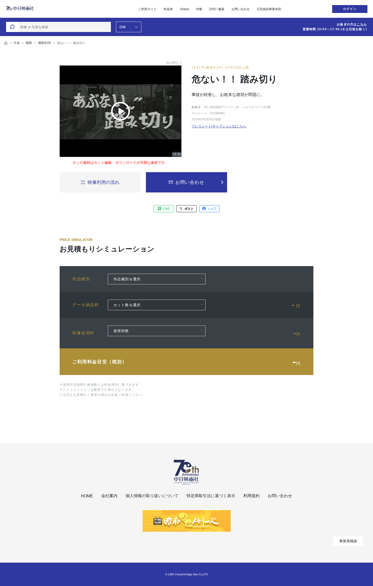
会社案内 (109, 496)
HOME (87, 496)
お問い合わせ (240, 9)
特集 (199, 9)
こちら (362, 24)
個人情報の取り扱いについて (152, 496)
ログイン (350, 9)
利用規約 (251, 496)
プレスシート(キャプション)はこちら (219, 126)
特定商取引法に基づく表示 (211, 496)
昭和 (29, 43)
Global (184, 9)
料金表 (168, 9)
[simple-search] (12, 27)
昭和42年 (44, 43)
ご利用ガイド (147, 9)
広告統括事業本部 (269, 9)
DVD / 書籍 (216, 9)
